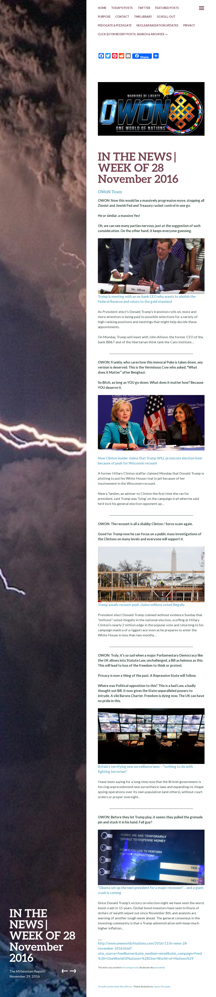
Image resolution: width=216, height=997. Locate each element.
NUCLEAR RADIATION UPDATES (157, 25)
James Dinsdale (162, 986)
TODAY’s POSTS (122, 8)
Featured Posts (167, 8)
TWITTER (144, 8)
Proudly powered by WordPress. (115, 986)
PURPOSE (104, 16)
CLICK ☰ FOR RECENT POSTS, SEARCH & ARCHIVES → (133, 34)
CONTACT (122, 16)
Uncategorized (131, 967)
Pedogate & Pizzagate (115, 25)
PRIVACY (189, 25)
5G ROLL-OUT (166, 16)
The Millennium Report (27, 971)
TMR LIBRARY (143, 16)
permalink (159, 967)
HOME (102, 8)
